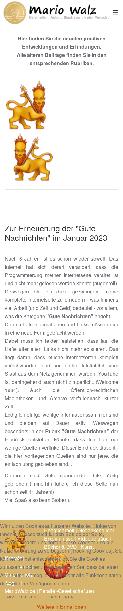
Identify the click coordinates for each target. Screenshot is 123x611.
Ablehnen (62, 596)
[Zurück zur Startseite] (56, 12)
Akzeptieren (21, 596)
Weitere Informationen (61, 606)
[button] (115, 12)
